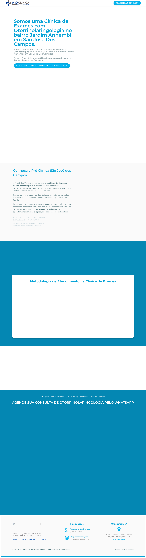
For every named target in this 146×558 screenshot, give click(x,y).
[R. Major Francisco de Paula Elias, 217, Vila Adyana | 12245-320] (119, 529)
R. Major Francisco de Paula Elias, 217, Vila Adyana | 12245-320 (119, 536)
